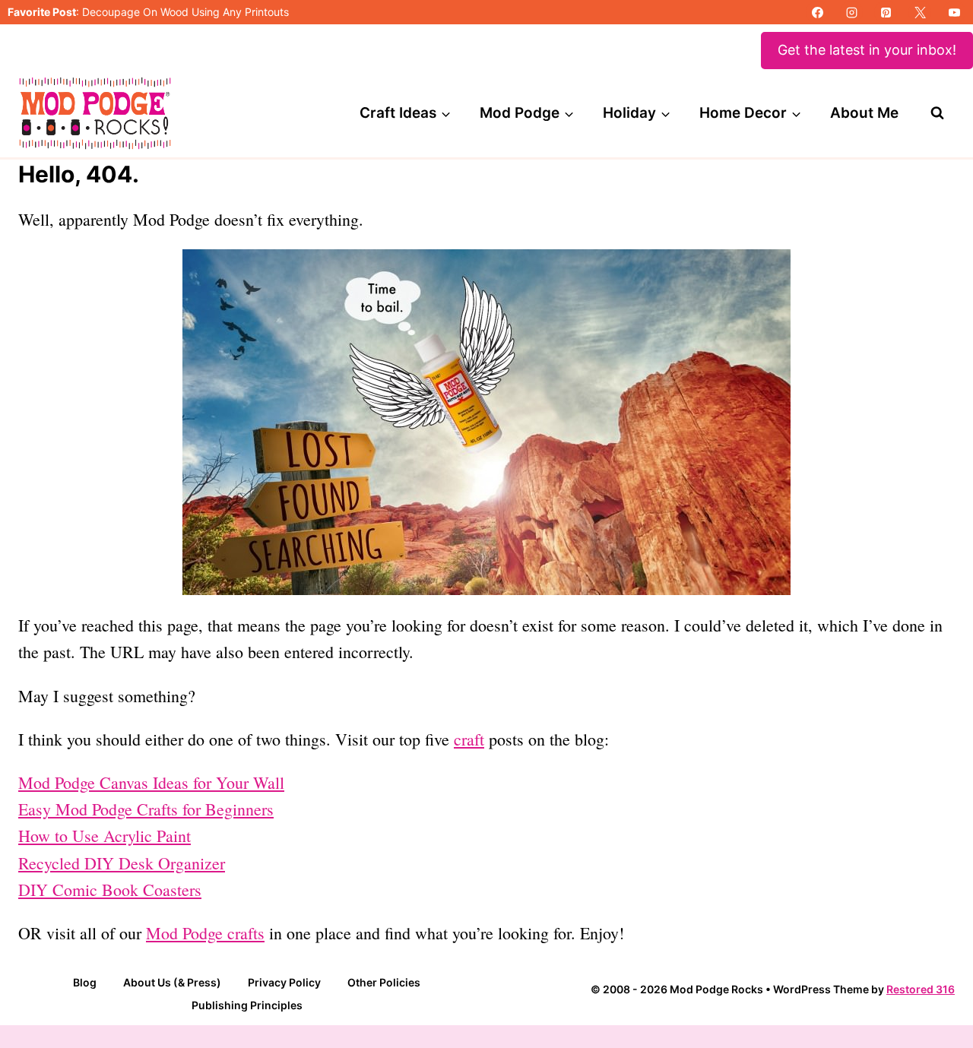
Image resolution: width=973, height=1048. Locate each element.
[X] (919, 12)
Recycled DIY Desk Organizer (121, 863)
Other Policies (383, 982)
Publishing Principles (247, 1005)
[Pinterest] (885, 12)
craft (469, 739)
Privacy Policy (284, 982)
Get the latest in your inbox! (867, 50)
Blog (85, 982)
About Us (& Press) (172, 982)
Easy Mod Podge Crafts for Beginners (146, 809)
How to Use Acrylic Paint (104, 836)
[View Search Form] (937, 113)
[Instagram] (851, 12)
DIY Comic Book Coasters (109, 890)
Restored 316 (920, 989)
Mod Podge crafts (205, 933)
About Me (864, 113)
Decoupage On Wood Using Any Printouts (185, 11)
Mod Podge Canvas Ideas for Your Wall (151, 782)
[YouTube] (954, 12)
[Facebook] (817, 12)
